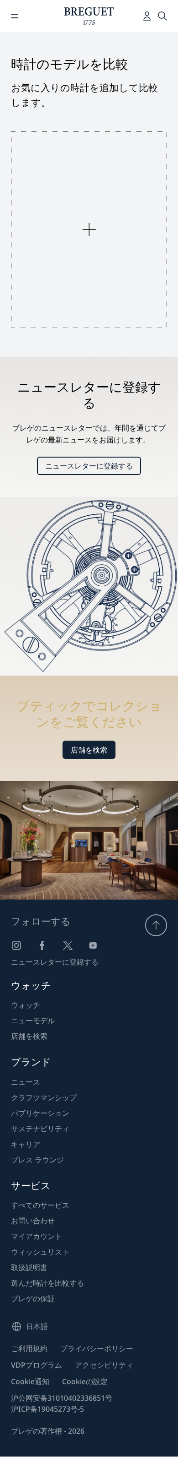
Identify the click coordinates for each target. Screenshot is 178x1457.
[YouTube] (93, 945)
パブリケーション (40, 1113)
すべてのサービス (40, 1205)
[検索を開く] (162, 16)
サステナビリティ (40, 1129)
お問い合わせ (33, 1221)
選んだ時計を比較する (47, 1283)
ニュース (25, 1082)
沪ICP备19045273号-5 (47, 1409)
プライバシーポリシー (96, 1348)
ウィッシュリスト (40, 1252)
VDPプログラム (36, 1365)
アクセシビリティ (104, 1365)
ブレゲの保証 (33, 1298)
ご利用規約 (29, 1348)
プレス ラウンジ (37, 1160)
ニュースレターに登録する (89, 466)
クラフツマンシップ (44, 1097)
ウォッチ (25, 1005)
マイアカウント (36, 1236)
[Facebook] (42, 945)
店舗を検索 (89, 750)
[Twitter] (67, 945)
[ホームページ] (89, 16)
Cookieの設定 (85, 1381)
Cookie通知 (30, 1381)
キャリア (25, 1144)
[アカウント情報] (147, 16)
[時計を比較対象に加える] (89, 229)
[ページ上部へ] (156, 925)
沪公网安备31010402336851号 (61, 1398)
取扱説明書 (29, 1267)
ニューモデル (33, 1020)
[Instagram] (16, 945)
